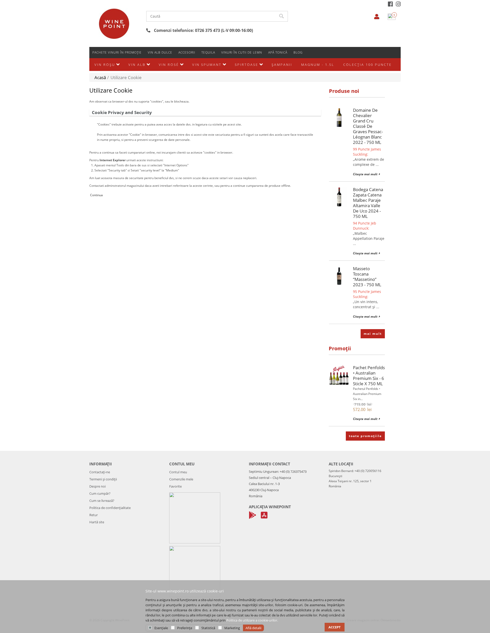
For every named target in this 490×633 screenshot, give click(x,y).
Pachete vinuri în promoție (117, 52)
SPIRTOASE (246, 64)
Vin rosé (169, 64)
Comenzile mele (181, 479)
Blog (298, 52)
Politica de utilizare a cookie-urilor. (252, 620)
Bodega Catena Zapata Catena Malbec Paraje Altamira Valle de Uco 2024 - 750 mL (368, 203)
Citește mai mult (365, 174)
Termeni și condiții (103, 479)
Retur (93, 515)
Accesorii (186, 52)
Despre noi (97, 486)
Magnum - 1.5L (317, 64)
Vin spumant (207, 64)
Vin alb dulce (160, 52)
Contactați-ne (99, 472)
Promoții (340, 348)
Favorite (175, 486)
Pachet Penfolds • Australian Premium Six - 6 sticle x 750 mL (369, 376)
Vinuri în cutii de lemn (241, 52)
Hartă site (96, 522)
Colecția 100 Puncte (367, 64)
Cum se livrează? (101, 500)
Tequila (208, 52)
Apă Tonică (277, 52)
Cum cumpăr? (100, 493)
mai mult (373, 333)
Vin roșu (104, 64)
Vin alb (136, 64)
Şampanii (282, 64)
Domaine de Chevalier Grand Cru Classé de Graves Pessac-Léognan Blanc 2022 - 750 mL (368, 126)
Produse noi (344, 91)
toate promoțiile (365, 436)
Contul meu (178, 472)
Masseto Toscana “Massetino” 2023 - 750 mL (367, 277)
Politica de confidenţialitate (110, 507)
